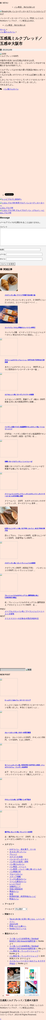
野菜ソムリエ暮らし (17, 926)
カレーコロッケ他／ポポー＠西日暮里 (18, 732)
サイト (3, 259)
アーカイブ (9, 909)
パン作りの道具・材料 (18, 862)
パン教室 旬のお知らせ (24, 7)
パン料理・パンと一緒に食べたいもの (25, 869)
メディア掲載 (15, 877)
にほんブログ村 (6, 208)
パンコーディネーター (18, 859)
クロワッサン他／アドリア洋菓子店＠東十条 (20, 295)
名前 (2, 250)
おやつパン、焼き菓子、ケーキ (22, 849)
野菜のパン (14, 899)
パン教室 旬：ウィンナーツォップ (23, 951)
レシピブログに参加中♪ (12, 199)
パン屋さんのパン (11, 89)
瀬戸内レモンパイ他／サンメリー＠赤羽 (18, 832)
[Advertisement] (23, 118)
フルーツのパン (16, 874)
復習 (11, 894)
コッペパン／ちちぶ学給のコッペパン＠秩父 (20, 327)
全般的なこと (15, 886)
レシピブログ (15, 884)
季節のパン (14, 891)
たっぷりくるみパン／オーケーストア (18, 700)
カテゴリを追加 (16, 857)
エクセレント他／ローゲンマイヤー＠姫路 (19, 394)
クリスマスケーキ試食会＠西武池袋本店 (22, 618)
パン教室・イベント (17, 867)
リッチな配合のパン (17, 879)
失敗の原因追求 (16, 889)
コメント (4, 227)
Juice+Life (13, 924)
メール (3, 254)
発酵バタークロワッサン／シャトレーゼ (18, 461)
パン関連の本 (15, 872)
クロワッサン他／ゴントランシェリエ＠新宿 (20, 563)
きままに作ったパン (17, 852)
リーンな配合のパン (17, 882)
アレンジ (13, 854)
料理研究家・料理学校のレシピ (22, 896)
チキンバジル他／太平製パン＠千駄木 (18, 799)
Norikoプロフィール (17, 929)
